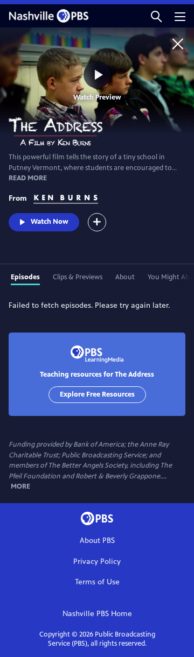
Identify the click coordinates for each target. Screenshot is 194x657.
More (20, 487)
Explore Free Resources (97, 394)
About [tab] (125, 277)
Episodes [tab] (25, 277)
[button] (156, 15)
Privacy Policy (97, 561)
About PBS (97, 540)
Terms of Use (97, 582)
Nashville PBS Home (97, 613)
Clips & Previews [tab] (77, 277)
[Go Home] (177, 43)
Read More (28, 178)
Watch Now (49, 221)
